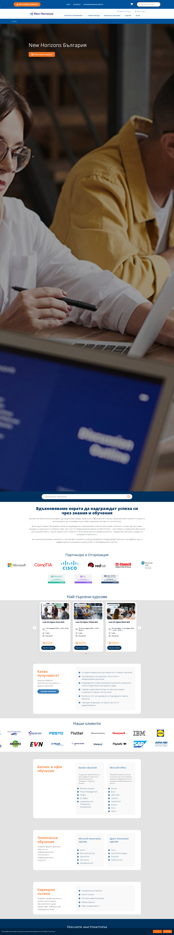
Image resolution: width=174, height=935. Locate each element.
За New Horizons (48, 691)
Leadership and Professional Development (86, 804)
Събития (128, 15)
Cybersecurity (116, 860)
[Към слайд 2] (84, 653)
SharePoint (84, 856)
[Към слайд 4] (87, 653)
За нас (138, 15)
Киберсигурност (88, 902)
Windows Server (86, 863)
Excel (113, 791)
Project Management (88, 791)
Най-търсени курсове (43, 54)
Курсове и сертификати (73, 15)
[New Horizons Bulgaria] (41, 13)
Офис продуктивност (90, 906)
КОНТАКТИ (76, 4)
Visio (113, 808)
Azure (82, 850)
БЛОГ (68, 4)
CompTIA (115, 856)
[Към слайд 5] (89, 653)
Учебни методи (94, 15)
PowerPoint (116, 801)
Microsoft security (87, 853)
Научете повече (48, 646)
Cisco (113, 850)
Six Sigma (84, 798)
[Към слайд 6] (91, 653)
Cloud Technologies (119, 853)
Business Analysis (87, 788)
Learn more (51, 931)
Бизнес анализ (88, 894)
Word (113, 811)
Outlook (114, 798)
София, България (125, 11)
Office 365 (115, 795)
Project (114, 805)
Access (114, 788)
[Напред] (139, 628)
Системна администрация (93, 898)
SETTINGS (167, 931)
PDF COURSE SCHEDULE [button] (28, 4)
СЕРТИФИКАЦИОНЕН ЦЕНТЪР (93, 4)
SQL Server (84, 860)
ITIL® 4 (83, 795)
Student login (140, 11)
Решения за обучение (112, 15)
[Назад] (34, 628)
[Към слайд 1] (82, 653)
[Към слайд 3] (86, 653)
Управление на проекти (92, 890)
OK (157, 931)
